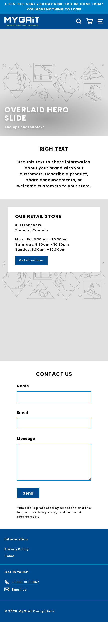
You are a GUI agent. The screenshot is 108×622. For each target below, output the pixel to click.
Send (28, 493)
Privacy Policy (46, 512)
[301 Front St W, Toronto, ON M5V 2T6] (54, 280)
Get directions (31, 260)
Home (9, 556)
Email (22, 412)
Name (23, 385)
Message (26, 438)
